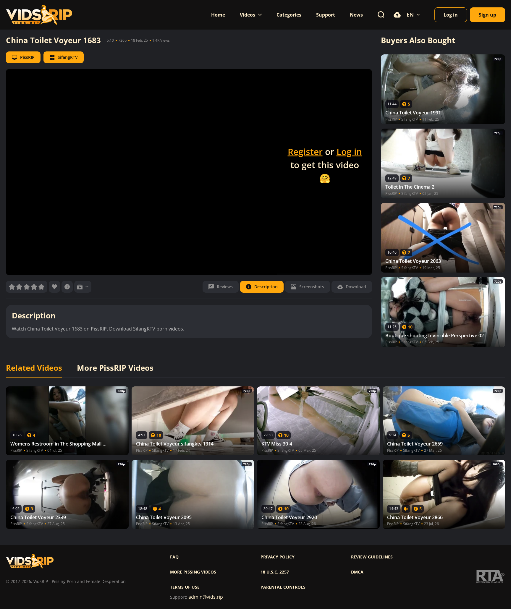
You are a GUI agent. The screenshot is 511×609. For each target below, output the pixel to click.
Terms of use (185, 587)
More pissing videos (193, 572)
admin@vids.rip (205, 597)
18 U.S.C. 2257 (275, 572)
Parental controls (283, 587)
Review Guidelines (372, 557)
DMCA (357, 572)
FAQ (174, 557)
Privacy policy (278, 557)
